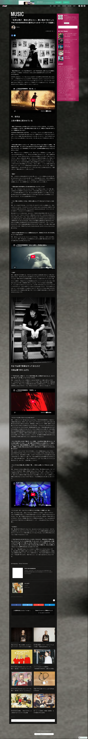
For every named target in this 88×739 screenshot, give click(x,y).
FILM (67, 73)
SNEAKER (62, 81)
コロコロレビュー (63, 96)
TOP (50, 6)
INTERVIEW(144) (19, 596)
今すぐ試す (58, 2)
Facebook (79, 6)
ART (61, 73)
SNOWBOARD (69, 77)
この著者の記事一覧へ (49, 31)
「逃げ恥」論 (62, 92)
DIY (61, 79)
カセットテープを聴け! (64, 94)
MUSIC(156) (13, 596)
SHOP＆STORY (71, 68)
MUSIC (59, 6)
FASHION (64, 6)
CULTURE (69, 6)
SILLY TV (69, 66)
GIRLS (54, 6)
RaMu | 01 (67, 45)
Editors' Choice (63, 90)
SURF (61, 77)
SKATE (69, 75)
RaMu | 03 (67, 56)
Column (70, 88)
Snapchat (84, 6)
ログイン (66, 2)
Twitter (82, 6)
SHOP (74, 6)
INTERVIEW (63, 86)
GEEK (70, 81)
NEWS (61, 66)
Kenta (18, 27)
